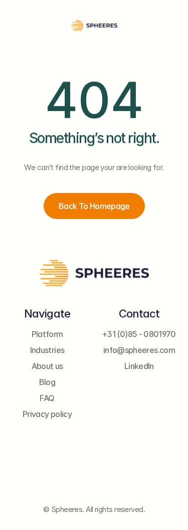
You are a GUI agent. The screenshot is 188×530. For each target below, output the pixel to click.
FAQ (47, 399)
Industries (47, 351)
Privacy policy (47, 415)
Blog (47, 383)
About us (47, 367)
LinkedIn (139, 367)
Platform (47, 335)
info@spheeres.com (139, 351)
